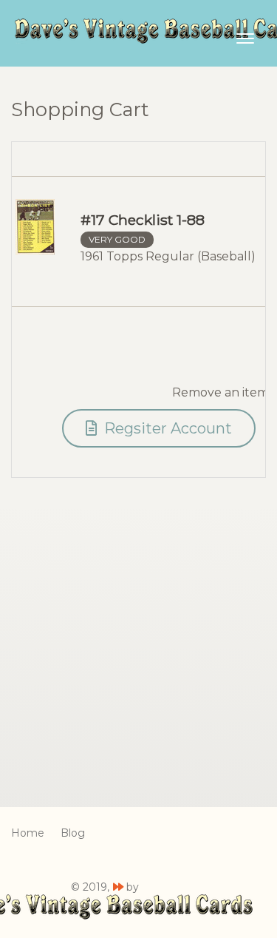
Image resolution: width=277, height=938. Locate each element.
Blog (73, 833)
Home (27, 833)
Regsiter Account (166, 428)
